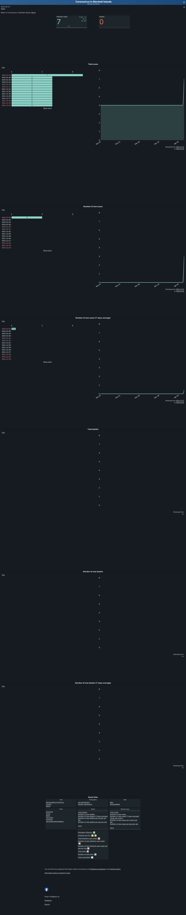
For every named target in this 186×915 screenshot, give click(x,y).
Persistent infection (85, 832)
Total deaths (82, 812)
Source (47, 904)
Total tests (82, 851)
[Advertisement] (171, 39)
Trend (48, 814)
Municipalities (115, 804)
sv (184, 7)
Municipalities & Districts (55, 802)
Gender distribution (85, 804)
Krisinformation (115, 869)
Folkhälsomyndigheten (97, 869)
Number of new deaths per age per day (92, 822)
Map (111, 802)
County (48, 804)
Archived (49, 819)
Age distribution (84, 802)
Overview (49, 812)
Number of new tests (85, 854)
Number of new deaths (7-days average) (93, 816)
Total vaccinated (84, 857)
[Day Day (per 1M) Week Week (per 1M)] (7, 67)
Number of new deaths (86, 814)
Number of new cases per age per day (124, 824)
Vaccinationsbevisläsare (55, 821)
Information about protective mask (57, 873)
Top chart (49, 818)
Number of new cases (118, 814)
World (33, 13)
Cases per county (116, 818)
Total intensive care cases (87, 838)
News (48, 816)
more (80, 826)
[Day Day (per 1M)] (6, 320)
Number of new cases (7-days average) (124, 816)
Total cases (114, 812)
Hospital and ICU (84, 835)
